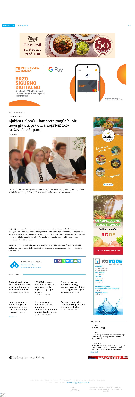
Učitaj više (12, 317)
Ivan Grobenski (39, 295)
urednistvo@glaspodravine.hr (31, 267)
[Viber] (60, 261)
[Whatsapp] (64, 261)
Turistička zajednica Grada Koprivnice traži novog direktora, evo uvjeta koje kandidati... (20, 286)
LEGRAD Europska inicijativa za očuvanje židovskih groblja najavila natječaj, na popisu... (45, 287)
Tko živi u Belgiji (22, 25)
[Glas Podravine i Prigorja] (14, 265)
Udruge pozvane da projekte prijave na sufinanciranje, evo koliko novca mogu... (19, 306)
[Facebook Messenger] (67, 261)
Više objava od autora (28, 265)
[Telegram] (71, 261)
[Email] (75, 261)
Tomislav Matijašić (66, 292)
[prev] (128, 25)
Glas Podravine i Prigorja (31, 262)
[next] (130, 25)
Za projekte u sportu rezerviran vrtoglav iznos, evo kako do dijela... (73, 304)
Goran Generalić (13, 312)
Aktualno (21, 112)
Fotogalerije (96, 343)
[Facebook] (56, 261)
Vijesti (20, 116)
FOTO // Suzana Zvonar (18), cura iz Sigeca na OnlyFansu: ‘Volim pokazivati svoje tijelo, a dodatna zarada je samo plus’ (108, 347)
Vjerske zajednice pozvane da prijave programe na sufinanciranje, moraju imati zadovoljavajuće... (46, 307)
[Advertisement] (47, 210)
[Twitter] (79, 261)
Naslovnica (13, 112)
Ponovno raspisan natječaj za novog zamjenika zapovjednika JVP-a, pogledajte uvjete (72, 286)
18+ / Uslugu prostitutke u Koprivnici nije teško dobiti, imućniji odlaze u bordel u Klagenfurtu (108, 337)
